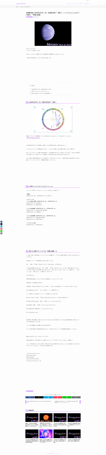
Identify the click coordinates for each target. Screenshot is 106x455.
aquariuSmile (20, 3)
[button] (29, 397)
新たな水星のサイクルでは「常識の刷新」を (41, 93)
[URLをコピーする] (76, 397)
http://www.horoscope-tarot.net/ (33, 137)
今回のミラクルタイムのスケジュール (40, 91)
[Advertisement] (53, 71)
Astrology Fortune (29, 16)
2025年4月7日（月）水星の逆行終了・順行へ (42, 89)
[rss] (87, 0)
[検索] (89, 0)
